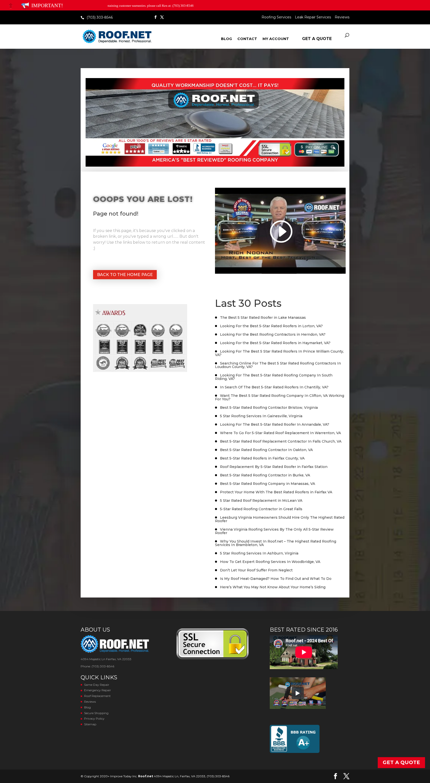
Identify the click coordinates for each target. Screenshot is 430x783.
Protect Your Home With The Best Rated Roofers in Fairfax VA (276, 492)
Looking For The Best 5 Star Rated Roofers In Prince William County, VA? (279, 353)
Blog (226, 39)
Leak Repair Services (313, 17)
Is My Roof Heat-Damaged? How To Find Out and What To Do (275, 578)
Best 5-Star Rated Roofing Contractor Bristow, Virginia (269, 407)
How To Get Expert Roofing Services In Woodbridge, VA (270, 561)
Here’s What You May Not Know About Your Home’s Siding (272, 587)
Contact (247, 39)
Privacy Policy (94, 718)
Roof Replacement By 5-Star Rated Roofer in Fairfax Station (273, 466)
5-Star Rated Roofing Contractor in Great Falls (261, 509)
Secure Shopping (96, 713)
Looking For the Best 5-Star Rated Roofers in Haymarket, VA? (275, 343)
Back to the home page (125, 274)
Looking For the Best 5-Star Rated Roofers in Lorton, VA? (271, 326)
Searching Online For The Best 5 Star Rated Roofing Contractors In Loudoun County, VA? (278, 365)
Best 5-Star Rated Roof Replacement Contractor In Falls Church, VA (280, 441)
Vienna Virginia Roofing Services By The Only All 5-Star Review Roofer (274, 531)
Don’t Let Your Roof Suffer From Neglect (256, 570)
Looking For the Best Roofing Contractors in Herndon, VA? (272, 334)
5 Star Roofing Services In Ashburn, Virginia (259, 553)
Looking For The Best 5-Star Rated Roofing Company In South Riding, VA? (273, 377)
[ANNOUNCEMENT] (25, 5)
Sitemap (90, 724)
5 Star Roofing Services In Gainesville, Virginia (261, 416)
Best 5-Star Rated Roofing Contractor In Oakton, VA (266, 450)
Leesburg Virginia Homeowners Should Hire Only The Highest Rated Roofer (279, 519)
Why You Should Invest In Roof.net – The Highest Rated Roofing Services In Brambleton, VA (275, 543)
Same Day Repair (96, 685)
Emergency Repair (97, 690)
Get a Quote (317, 38)
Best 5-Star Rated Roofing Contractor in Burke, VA (265, 475)
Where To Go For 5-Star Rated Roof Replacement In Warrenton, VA (280, 433)
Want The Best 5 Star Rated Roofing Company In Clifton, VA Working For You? (279, 397)
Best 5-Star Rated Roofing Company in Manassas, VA (267, 483)
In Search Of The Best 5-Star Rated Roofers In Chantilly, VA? (274, 387)
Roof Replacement (97, 696)
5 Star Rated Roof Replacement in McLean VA (261, 500)
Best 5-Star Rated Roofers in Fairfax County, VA (262, 458)
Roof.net (145, 776)
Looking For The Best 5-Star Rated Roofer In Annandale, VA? (274, 424)
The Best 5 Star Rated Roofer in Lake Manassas (263, 317)
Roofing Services (276, 17)
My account (276, 39)
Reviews (342, 17)
